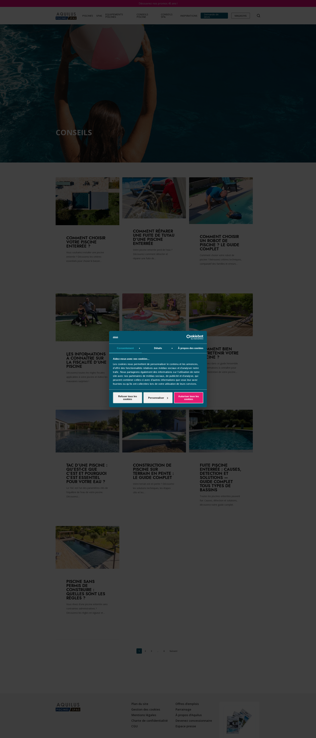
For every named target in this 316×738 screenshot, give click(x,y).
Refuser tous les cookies (127, 397)
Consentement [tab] (125, 348)
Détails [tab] (158, 348)
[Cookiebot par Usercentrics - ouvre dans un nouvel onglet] (188, 337)
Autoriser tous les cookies (188, 397)
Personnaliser (156, 397)
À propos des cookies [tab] (190, 348)
